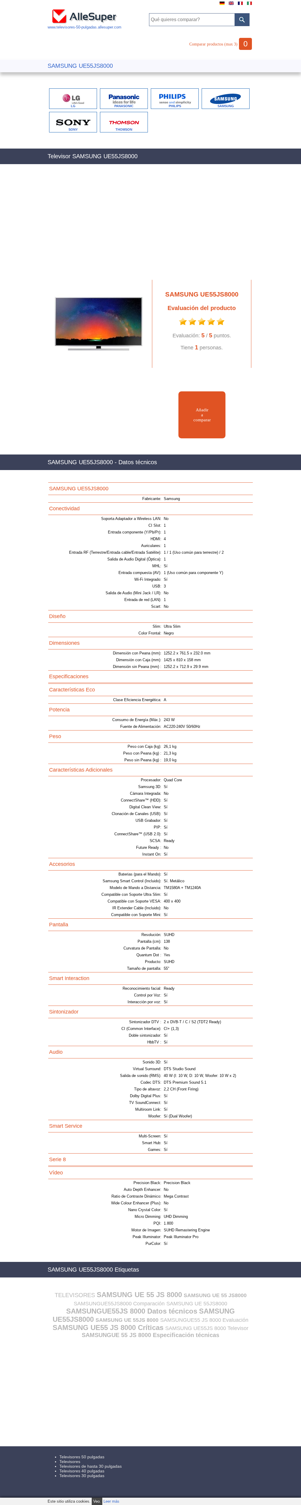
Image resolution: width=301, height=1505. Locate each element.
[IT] (249, 5)
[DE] (222, 5)
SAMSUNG (226, 106)
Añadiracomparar (202, 415)
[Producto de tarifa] (183, 324)
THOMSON (124, 129)
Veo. (97, 1501)
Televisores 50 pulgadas (81, 1457)
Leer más (111, 1501)
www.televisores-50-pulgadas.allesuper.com (84, 27)
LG (73, 106)
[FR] (240, 5)
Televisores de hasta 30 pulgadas (90, 1466)
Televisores (69, 1461)
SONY (73, 129)
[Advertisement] (150, 225)
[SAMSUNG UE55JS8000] (96, 366)
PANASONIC (123, 106)
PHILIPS (175, 106)
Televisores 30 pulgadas (81, 1475)
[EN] (231, 5)
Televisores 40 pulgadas (81, 1471)
